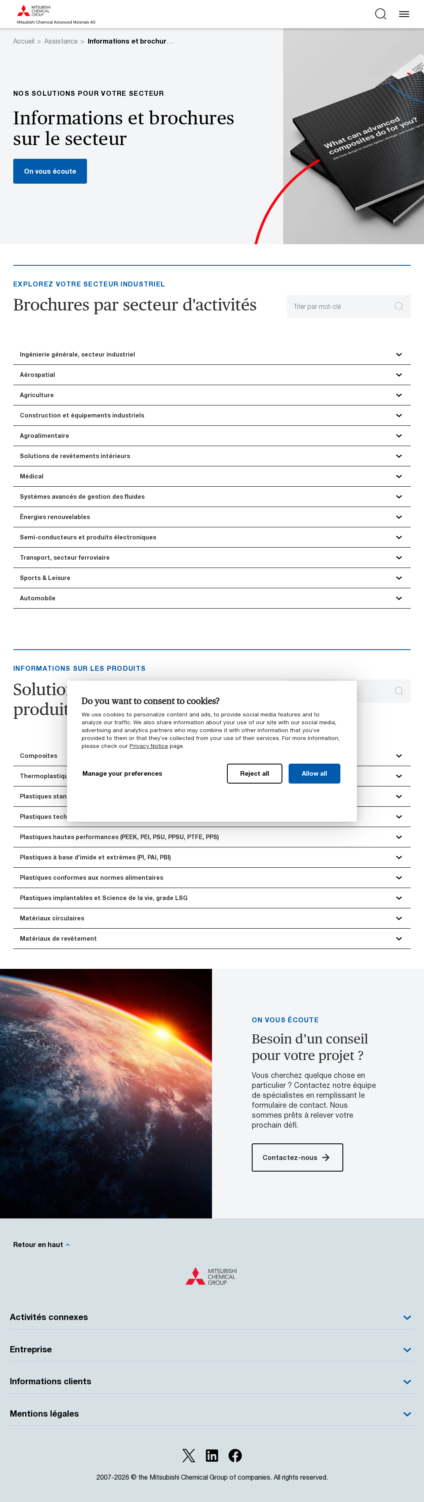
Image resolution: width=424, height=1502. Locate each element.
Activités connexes (49, 1317)
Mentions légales (44, 1413)
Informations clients (50, 1381)
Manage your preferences (122, 773)
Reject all (254, 773)
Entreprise (31, 1349)
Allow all (314, 773)
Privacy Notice (149, 746)
